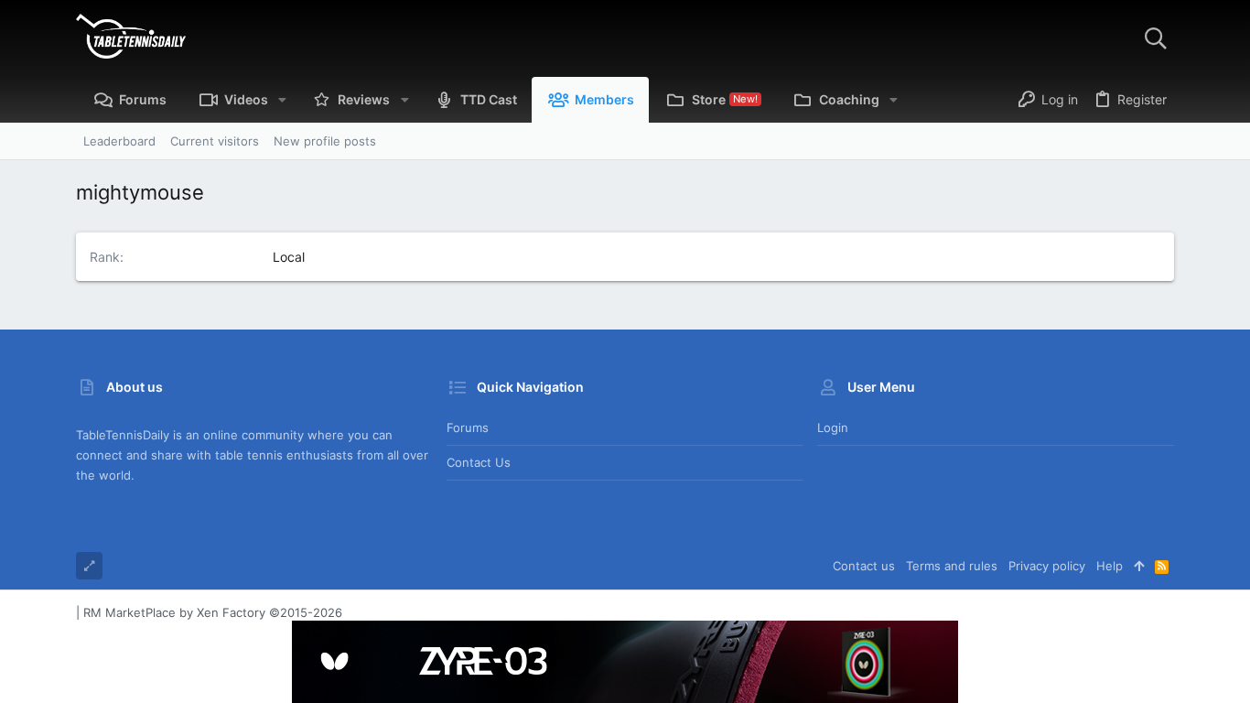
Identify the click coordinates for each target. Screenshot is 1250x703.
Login (832, 427)
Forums (468, 427)
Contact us (479, 462)
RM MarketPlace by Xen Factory (212, 612)
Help (1109, 565)
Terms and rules (951, 565)
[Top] (1138, 565)
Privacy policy (1046, 565)
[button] (282, 100)
